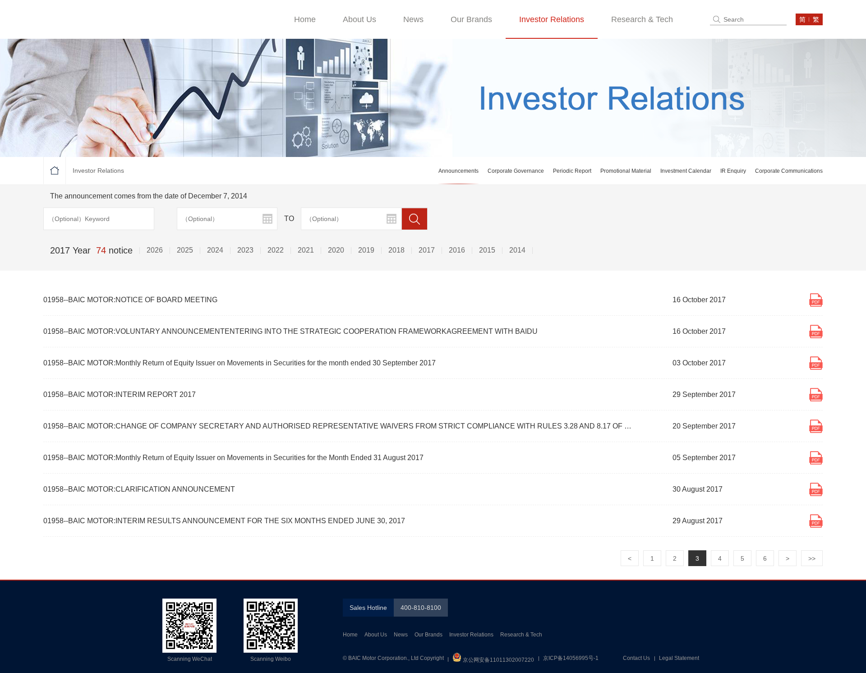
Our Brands (471, 19)
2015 (487, 250)
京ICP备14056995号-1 (571, 658)
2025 (185, 250)
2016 (457, 250)
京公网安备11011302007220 (497, 660)
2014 (517, 250)
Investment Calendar (685, 171)
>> (811, 558)
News (413, 19)
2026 (155, 250)
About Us (359, 19)
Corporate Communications (789, 171)
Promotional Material (625, 171)
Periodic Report (572, 171)
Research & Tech (642, 19)
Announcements (458, 171)
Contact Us (636, 658)
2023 (245, 250)
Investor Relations (551, 19)
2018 (396, 250)
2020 (336, 250)
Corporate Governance (516, 171)
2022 (275, 250)
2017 (427, 250)
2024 (215, 250)
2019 (366, 250)
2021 (306, 250)
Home (305, 19)
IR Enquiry (733, 171)
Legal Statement (679, 658)
